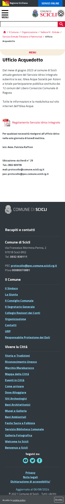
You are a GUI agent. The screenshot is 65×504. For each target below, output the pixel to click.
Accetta (59, 499)
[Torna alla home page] (4, 32)
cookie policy (19, 500)
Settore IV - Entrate (50, 32)
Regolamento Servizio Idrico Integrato (36, 122)
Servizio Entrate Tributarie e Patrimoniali (22, 36)
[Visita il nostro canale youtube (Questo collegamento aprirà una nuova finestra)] (25, 460)
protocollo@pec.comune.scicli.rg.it (34, 265)
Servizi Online (50, 3)
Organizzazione (30, 32)
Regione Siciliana (19, 3)
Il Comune (14, 32)
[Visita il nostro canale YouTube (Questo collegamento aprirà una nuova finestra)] (32, 460)
